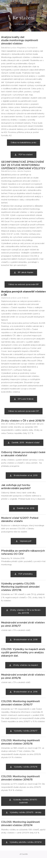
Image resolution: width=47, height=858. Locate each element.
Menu (43, 5)
